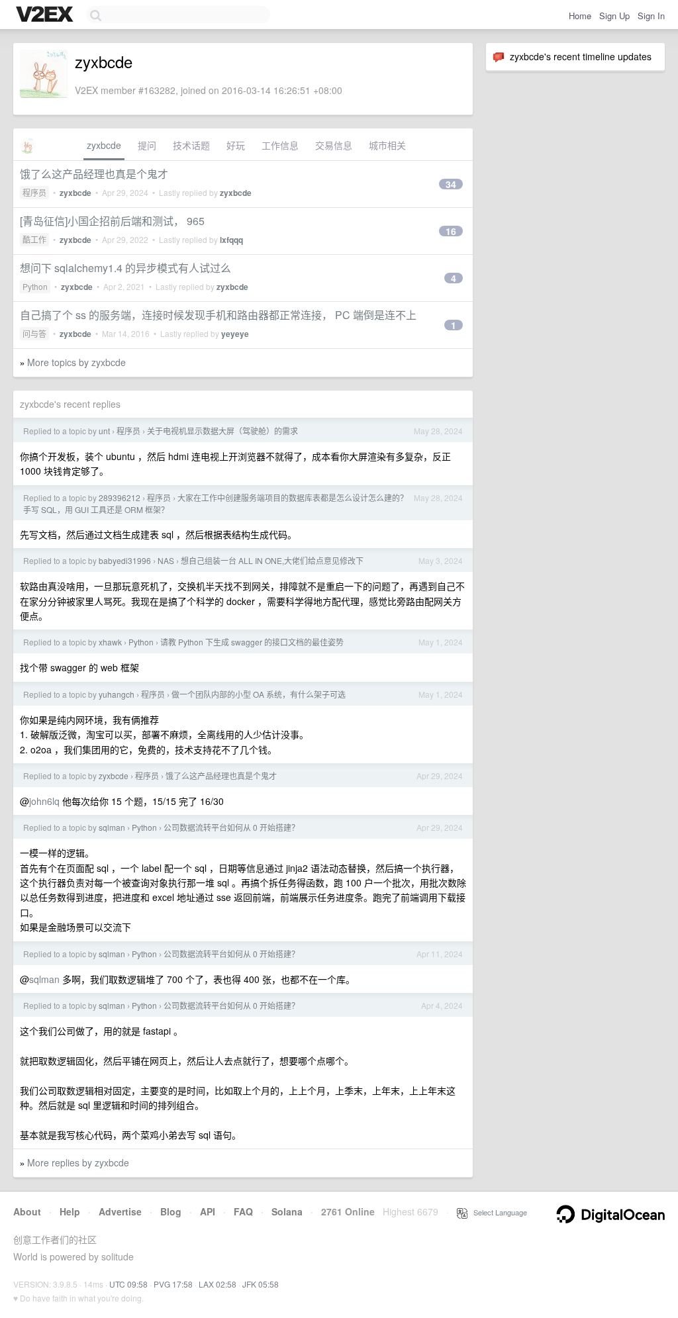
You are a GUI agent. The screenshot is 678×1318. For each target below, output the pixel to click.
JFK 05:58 (260, 1284)
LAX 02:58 (217, 1284)
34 (451, 184)
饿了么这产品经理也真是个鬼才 (94, 173)
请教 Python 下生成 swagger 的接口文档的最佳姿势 (252, 641)
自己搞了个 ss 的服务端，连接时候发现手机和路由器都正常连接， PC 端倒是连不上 (218, 314)
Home (580, 15)
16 (451, 231)
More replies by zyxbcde (78, 1162)
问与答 (34, 333)
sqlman (112, 827)
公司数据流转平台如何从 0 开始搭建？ (231, 827)
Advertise (120, 1211)
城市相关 (387, 145)
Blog (170, 1211)
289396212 (119, 497)
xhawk (110, 641)
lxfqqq (231, 240)
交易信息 (333, 145)
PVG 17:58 (173, 1284)
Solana (287, 1211)
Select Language (497, 1212)
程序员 (34, 192)
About (27, 1211)
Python (35, 286)
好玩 (235, 145)
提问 (147, 145)
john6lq (44, 801)
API (207, 1211)
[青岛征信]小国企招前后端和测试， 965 (112, 220)
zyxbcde (104, 145)
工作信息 (280, 145)
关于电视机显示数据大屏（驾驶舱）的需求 (222, 430)
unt (104, 430)
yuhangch (116, 694)
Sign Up (614, 15)
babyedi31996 (125, 560)
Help (70, 1211)
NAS (166, 560)
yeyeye (235, 334)
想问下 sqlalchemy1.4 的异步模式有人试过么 (125, 267)
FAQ (243, 1211)
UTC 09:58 (128, 1284)
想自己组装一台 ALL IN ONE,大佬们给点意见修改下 (272, 560)
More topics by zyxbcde (76, 362)
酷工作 (34, 239)
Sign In (651, 15)
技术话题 (191, 145)
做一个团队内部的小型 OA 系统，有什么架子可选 (258, 694)
